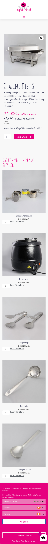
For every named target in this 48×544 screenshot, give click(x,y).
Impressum (33, 541)
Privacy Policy (16, 541)
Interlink (11, 497)
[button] (24, 17)
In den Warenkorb (23, 136)
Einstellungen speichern (24, 535)
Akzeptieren (24, 521)
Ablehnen (24, 528)
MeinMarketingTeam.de (34, 495)
